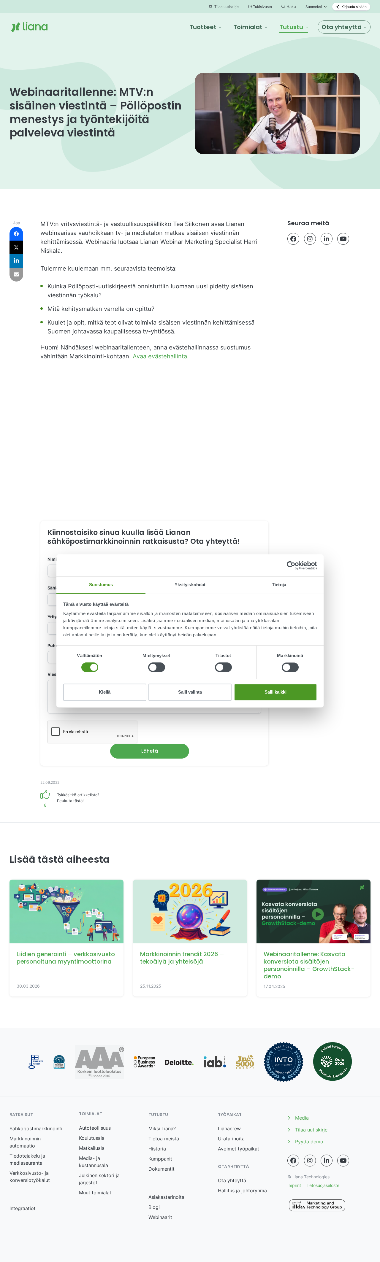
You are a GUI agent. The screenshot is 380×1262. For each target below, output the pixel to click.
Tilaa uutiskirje (226, 6)
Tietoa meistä (163, 1139)
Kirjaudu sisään (354, 6)
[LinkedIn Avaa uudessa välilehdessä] (326, 239)
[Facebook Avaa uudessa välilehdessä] (293, 239)
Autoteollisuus (95, 1128)
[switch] (156, 667)
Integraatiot (23, 1208)
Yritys (55, 616)
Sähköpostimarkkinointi (36, 1128)
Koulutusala (91, 1138)
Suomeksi (313, 6)
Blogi (154, 1207)
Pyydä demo (309, 1142)
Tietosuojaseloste (322, 1185)
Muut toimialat (95, 1193)
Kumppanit (160, 1159)
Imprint (294, 1185)
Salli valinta (190, 691)
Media (302, 1118)
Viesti (53, 674)
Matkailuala (91, 1148)
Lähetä (149, 751)
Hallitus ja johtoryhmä (242, 1190)
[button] (205, 27)
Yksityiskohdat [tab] (190, 584)
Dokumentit (161, 1169)
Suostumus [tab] (101, 584)
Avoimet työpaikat (238, 1149)
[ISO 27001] (284, 1062)
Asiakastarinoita (166, 1197)
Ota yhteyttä (232, 1180)
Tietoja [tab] (279, 584)
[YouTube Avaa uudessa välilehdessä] (343, 239)
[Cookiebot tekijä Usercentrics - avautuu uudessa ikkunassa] (291, 565)
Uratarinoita (231, 1139)
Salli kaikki (275, 691)
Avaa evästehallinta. (162, 356)
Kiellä (104, 691)
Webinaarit (160, 1217)
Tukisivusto (262, 6)
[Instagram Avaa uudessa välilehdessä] (310, 239)
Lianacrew (229, 1128)
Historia (157, 1149)
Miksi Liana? (162, 1128)
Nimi (54, 559)
